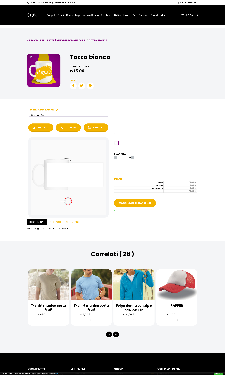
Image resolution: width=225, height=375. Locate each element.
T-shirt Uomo (65, 15)
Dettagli (55, 222)
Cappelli (51, 15)
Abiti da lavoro (122, 15)
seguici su (47, 2)
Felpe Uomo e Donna (87, 15)
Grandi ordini (158, 15)
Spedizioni (72, 222)
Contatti (72, 2)
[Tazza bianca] (43, 70)
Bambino (106, 15)
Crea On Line (139, 15)
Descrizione (37, 222)
